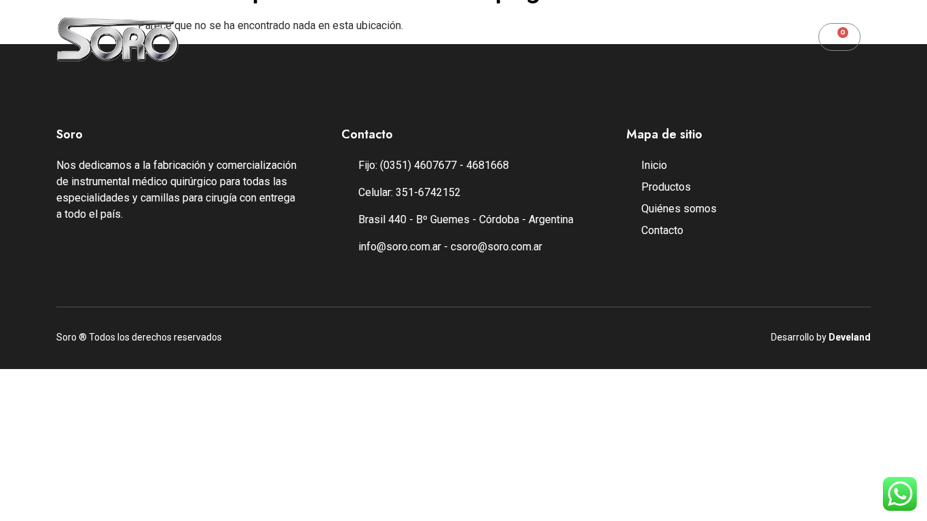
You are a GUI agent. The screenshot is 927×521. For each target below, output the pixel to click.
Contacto (544, 38)
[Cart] (839, 37)
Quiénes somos (445, 38)
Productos (343, 38)
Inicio (269, 38)
